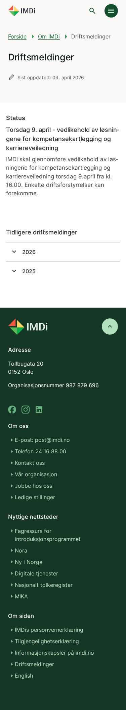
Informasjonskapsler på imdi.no (54, 652)
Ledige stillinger (35, 497)
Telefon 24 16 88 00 (40, 451)
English (24, 675)
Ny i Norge (28, 562)
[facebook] (12, 409)
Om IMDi (49, 36)
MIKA (21, 596)
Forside (17, 36)
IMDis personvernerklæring (49, 629)
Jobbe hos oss (33, 485)
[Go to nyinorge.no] (27, 326)
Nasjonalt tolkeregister (44, 584)
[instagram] (26, 409)
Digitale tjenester (36, 573)
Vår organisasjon (36, 474)
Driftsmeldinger (34, 664)
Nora (21, 550)
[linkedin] (39, 409)
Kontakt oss (30, 462)
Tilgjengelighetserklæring (47, 641)
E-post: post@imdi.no (42, 439)
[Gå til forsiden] (21, 11)
